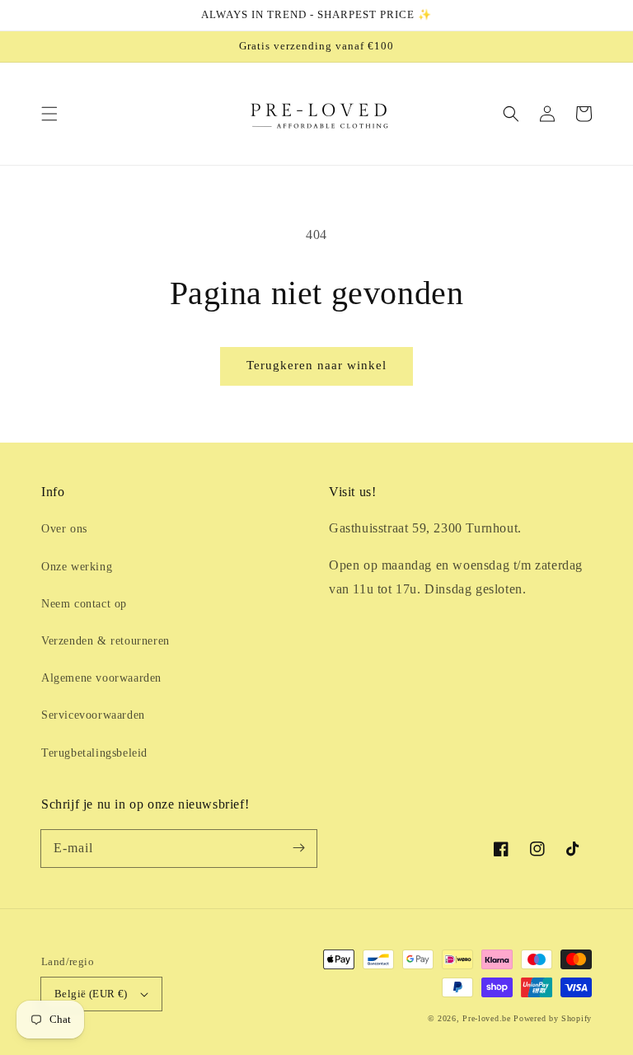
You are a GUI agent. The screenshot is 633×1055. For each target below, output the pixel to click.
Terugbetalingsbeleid (94, 753)
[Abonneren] (298, 848)
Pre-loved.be (486, 1018)
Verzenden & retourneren (105, 641)
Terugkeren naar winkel (316, 365)
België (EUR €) (91, 993)
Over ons (64, 529)
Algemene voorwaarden (101, 678)
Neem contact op (84, 604)
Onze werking (76, 566)
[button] (49, 114)
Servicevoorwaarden (93, 715)
